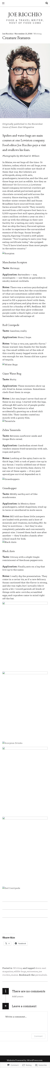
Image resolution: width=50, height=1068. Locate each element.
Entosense (22, 184)
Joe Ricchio (25, 14)
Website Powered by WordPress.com (24, 1060)
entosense (32, 971)
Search (45, 3)
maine (14, 975)
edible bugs (20, 971)
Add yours (17, 996)
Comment (38, 1036)
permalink (41, 975)
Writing (37, 34)
